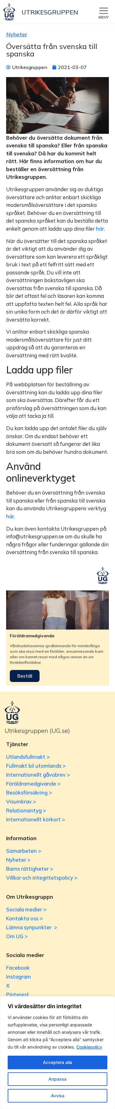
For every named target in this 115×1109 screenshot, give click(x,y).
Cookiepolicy (89, 1046)
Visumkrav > (21, 801)
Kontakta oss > (24, 918)
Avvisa (57, 1095)
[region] (57, 1052)
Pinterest (17, 994)
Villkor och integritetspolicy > (41, 877)
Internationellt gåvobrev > (38, 774)
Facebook (18, 967)
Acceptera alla (57, 1062)
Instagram (18, 976)
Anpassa (57, 1079)
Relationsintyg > (26, 810)
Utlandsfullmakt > (28, 757)
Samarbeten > (23, 851)
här (100, 228)
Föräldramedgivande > (33, 783)
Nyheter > (18, 859)
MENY (103, 17)
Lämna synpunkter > (31, 927)
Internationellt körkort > (35, 819)
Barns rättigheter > (29, 868)
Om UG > (17, 936)
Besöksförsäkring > (29, 792)
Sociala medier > (26, 909)
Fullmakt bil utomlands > (36, 765)
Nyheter (16, 34)
